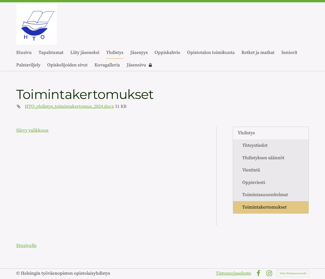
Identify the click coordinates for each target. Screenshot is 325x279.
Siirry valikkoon (32, 130)
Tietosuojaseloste (233, 273)
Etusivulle (26, 245)
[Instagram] (269, 273)
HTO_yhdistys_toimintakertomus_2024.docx (69, 106)
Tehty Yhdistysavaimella (293, 273)
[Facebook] (258, 273)
